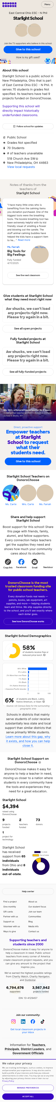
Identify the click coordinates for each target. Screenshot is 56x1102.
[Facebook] (33, 1021)
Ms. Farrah (13, 247)
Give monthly (9, 906)
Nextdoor (48, 567)
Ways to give (9, 931)
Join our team (35, 911)
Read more (24, 239)
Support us (8, 921)
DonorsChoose (9, 4)
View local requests (21, 167)
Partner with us (10, 916)
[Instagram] (13, 1021)
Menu (47, 4)
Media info (33, 926)
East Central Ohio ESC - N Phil (28, 12)
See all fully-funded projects (28, 372)
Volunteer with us (11, 926)
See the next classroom (28, 275)
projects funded (41, 989)
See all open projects (28, 328)
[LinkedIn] (23, 1021)
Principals (12, 1049)
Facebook (21, 567)
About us (32, 901)
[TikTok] (42, 1021)
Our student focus (37, 906)
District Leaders (32, 1049)
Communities (34, 916)
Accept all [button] (28, 1096)
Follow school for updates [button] (30, 126)
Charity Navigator (39, 976)
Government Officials (28, 1053)
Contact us (33, 931)
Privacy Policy (8, 1081)
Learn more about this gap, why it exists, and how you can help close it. (28, 741)
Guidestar (30, 980)
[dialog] (28, 1080)
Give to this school (28, 49)
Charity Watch (20, 976)
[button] (8, 563)
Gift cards (8, 911)
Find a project (10, 901)
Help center (28, 891)
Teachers (38, 1045)
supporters (15, 989)
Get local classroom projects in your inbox (28, 1031)
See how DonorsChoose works (28, 621)
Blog (30, 921)
